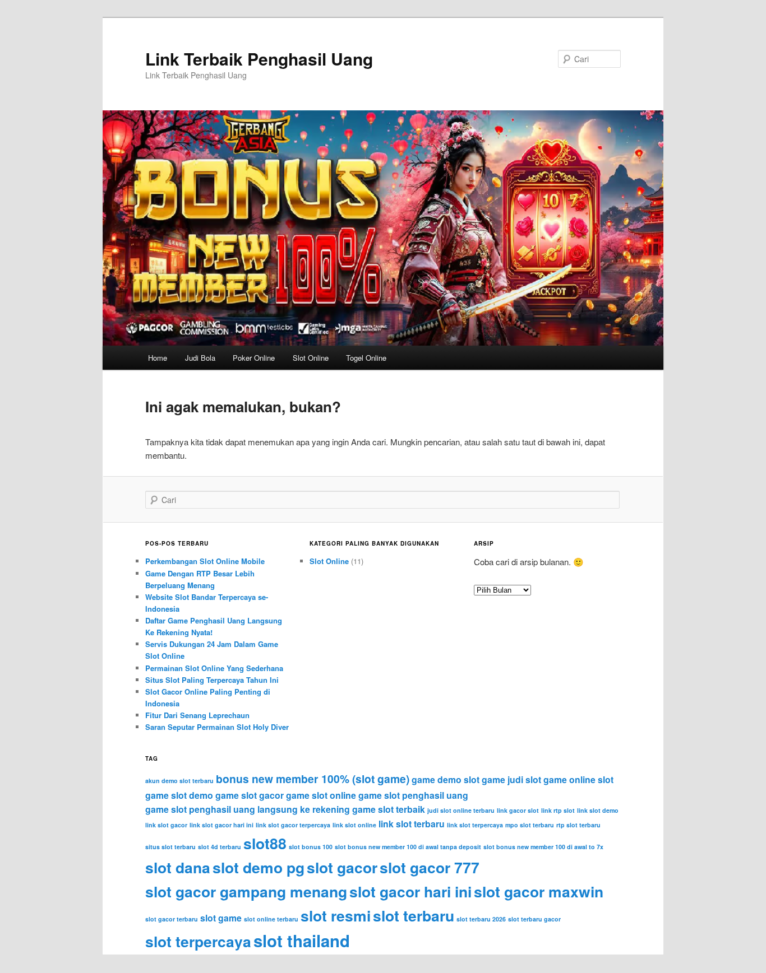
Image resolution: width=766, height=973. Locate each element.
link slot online (354, 825)
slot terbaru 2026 (481, 919)
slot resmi (336, 915)
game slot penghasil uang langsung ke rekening (247, 809)
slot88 (265, 843)
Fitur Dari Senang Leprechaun (197, 715)
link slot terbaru (412, 823)
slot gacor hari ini (410, 891)
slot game (221, 917)
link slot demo (598, 810)
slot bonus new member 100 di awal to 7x (543, 846)
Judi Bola (200, 357)
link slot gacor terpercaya (293, 825)
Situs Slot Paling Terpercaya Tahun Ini (212, 679)
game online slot (578, 779)
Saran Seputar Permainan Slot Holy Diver (217, 726)
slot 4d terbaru (219, 846)
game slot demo (179, 795)
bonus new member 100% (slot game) (312, 778)
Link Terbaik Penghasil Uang (259, 58)
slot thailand (301, 940)
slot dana (177, 867)
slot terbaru (413, 915)
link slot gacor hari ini (221, 825)
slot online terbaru (271, 919)
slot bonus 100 (311, 846)
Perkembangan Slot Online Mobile (205, 561)
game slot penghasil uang (413, 795)
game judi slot (511, 779)
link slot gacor (166, 825)
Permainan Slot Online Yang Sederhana (214, 668)
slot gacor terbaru (171, 919)
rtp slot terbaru (578, 825)
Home (157, 357)
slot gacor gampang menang (246, 891)
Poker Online (254, 357)
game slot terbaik (388, 809)
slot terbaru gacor (534, 919)
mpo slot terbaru (529, 825)
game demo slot (445, 779)
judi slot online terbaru (461, 810)
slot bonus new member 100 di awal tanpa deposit (408, 846)
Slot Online (311, 357)
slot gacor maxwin (538, 891)
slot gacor (342, 867)
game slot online (321, 795)
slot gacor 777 (429, 867)
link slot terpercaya (475, 825)
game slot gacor (249, 795)
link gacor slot (518, 810)
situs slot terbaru (170, 846)
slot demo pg (258, 867)
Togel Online (366, 357)
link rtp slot (558, 810)
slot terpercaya (198, 941)
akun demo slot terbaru (179, 780)
